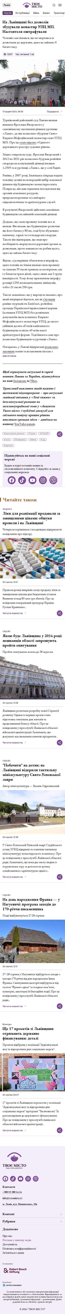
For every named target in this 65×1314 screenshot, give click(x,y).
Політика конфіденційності (19, 1248)
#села (7, 439)
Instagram (20, 381)
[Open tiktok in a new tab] (22, 480)
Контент (9, 1214)
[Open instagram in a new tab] (43, 480)
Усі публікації (22, 13)
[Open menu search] (53, 5)
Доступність (10, 1244)
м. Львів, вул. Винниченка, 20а (20, 1204)
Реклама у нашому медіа (17, 1240)
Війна (36, 13)
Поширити (53, 111)
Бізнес (46, 13)
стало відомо (28, 142)
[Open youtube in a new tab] (32, 480)
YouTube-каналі (24, 424)
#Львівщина (20, 439)
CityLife (8, 13)
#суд (43, 439)
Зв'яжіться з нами (13, 1252)
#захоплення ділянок (14, 433)
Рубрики (9, 1221)
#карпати (8, 445)
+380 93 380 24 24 (12, 1192)
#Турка (31, 433)
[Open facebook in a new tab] (12, 480)
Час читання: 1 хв (24, 54)
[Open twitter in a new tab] (53, 480)
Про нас (7, 1236)
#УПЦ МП (44, 433)
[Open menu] (59, 5)
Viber (33, 381)
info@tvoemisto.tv (12, 1198)
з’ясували (49, 299)
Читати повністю (13, 613)
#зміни (33, 439)
